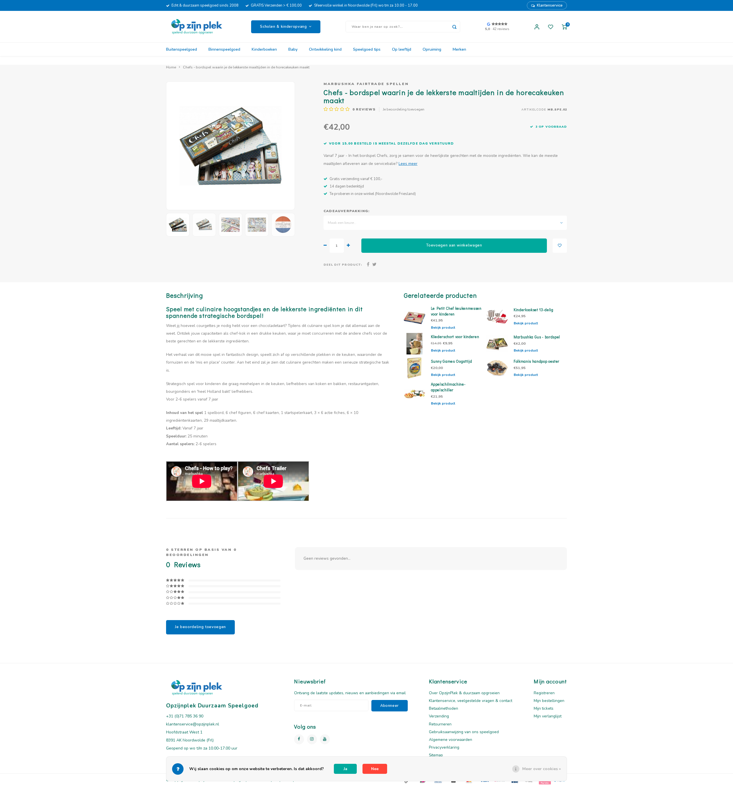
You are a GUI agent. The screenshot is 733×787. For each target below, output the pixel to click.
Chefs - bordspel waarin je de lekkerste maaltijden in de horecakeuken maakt (246, 67)
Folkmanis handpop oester (536, 361)
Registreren (544, 693)
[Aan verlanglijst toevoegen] (560, 245)
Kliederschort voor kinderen (455, 336)
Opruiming (432, 49)
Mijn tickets (543, 708)
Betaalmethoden (443, 708)
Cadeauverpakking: (347, 211)
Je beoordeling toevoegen (403, 109)
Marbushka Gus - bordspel (537, 337)
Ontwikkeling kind (325, 49)
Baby (292, 49)
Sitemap (436, 755)
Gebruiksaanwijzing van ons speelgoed (464, 732)
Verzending (439, 716)
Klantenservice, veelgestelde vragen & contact (470, 700)
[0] (564, 26)
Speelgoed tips (367, 49)
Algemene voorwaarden (450, 739)
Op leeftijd (401, 49)
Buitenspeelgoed (181, 49)
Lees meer (408, 163)
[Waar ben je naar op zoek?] (454, 26)
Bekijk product (443, 327)
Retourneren (440, 724)
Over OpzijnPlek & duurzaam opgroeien (464, 693)
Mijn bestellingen (549, 700)
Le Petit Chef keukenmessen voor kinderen (456, 311)
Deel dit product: (343, 265)
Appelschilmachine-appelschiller (448, 387)
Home (171, 67)
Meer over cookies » (541, 769)
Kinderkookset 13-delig (533, 309)
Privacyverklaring (444, 747)
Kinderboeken (264, 49)
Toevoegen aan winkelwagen (454, 245)
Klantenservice (550, 5)
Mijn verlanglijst (547, 716)
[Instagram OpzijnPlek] (312, 739)
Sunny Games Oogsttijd (451, 361)
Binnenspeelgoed (224, 49)
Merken (459, 49)
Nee (375, 769)
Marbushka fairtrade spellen (366, 83)
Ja (345, 769)
